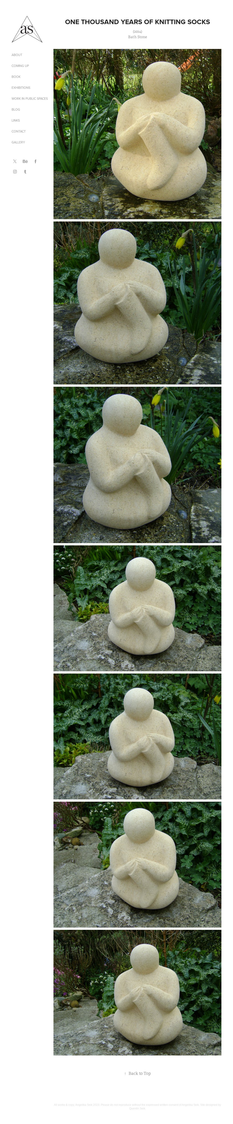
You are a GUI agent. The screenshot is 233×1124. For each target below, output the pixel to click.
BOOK (16, 76)
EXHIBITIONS (21, 87)
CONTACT (19, 131)
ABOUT (17, 55)
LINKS (16, 120)
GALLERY (18, 142)
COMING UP (20, 66)
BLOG (16, 109)
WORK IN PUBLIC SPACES (30, 98)
